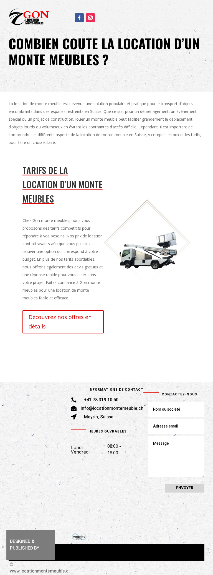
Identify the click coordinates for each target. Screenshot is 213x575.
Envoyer (184, 488)
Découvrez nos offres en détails (60, 321)
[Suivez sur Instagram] (90, 17)
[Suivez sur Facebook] (79, 17)
